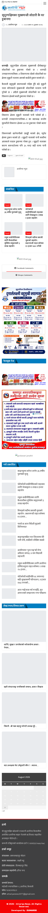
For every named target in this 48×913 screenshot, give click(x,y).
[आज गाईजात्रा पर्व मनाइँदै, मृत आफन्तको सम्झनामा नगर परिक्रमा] (9, 593)
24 (5, 803)
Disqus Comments (25, 275)
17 (5, 799)
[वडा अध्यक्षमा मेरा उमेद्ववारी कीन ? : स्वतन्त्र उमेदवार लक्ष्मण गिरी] (24, 747)
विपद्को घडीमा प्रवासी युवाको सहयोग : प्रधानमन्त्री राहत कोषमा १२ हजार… (31, 514)
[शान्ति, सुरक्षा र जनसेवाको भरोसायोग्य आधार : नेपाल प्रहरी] (24, 626)
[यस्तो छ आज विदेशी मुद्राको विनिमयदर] (9, 527)
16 (43, 795)
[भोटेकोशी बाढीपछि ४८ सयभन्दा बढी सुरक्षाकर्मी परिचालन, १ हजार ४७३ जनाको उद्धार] (9, 580)
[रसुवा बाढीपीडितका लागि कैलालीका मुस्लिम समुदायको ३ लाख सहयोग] (13, 228)
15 (37, 795)
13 (24, 795)
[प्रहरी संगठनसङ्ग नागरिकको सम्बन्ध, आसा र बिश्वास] (24, 668)
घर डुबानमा (10, 156)
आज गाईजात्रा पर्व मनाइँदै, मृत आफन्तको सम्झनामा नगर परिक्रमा (32, 591)
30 (43, 803)
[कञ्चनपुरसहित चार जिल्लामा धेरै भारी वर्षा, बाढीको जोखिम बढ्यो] (9, 540)
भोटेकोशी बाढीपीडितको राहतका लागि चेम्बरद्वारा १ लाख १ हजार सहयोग (31, 487)
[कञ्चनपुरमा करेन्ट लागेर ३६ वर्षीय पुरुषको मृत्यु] (13, 200)
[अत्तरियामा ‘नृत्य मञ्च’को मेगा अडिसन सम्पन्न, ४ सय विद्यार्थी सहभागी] (9, 554)
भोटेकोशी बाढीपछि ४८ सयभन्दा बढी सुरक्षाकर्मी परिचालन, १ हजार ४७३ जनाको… (32, 580)
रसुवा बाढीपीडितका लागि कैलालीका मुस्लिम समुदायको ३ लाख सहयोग (31, 500)
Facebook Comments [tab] (25, 268)
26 (17, 803)
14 (30, 795)
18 (11, 799)
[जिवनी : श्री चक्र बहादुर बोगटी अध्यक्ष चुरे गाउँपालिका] (24, 707)
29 (37, 803)
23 (43, 799)
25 (11, 803)
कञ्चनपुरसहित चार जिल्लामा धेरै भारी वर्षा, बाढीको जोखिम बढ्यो (31, 538)
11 (11, 795)
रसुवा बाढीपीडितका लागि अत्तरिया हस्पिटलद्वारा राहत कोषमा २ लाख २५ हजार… (32, 566)
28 (31, 803)
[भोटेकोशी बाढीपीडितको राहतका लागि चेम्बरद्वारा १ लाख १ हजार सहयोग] (34, 200)
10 (5, 795)
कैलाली (7, 205)
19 (17, 799)
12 (17, 795)
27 (24, 803)
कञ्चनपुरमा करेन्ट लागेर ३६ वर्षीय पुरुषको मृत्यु (31, 472)
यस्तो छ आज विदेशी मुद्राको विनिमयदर (29, 525)
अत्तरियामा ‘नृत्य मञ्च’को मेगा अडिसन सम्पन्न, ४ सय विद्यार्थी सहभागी (30, 553)
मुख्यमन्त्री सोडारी (19, 156)
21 (30, 799)
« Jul (3, 811)
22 (37, 799)
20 (24, 799)
